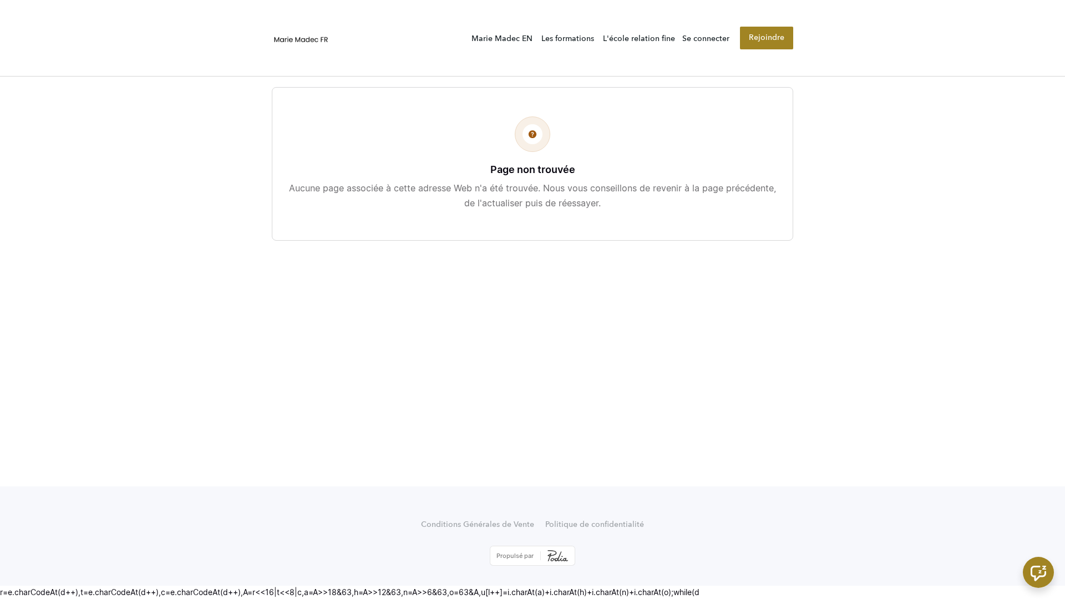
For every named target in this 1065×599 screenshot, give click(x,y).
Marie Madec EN (501, 39)
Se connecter (705, 39)
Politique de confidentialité (594, 525)
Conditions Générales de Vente (477, 525)
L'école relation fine (639, 39)
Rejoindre (766, 38)
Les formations (567, 39)
